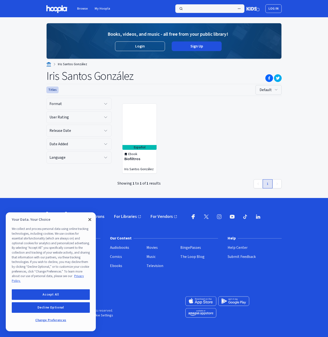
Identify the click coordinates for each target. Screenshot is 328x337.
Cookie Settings (101, 315)
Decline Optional (50, 307)
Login (140, 46)
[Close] (90, 219)
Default (266, 90)
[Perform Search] (209, 8)
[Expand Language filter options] (106, 157)
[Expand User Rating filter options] (106, 117)
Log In (273, 8)
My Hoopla (102, 8)
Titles (52, 89)
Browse (82, 8)
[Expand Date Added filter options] (106, 144)
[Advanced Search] (239, 8)
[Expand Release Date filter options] (106, 131)
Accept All (51, 294)
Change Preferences (50, 320)
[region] (51, 271)
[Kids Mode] (252, 8)
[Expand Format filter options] (106, 104)
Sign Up (196, 46)
